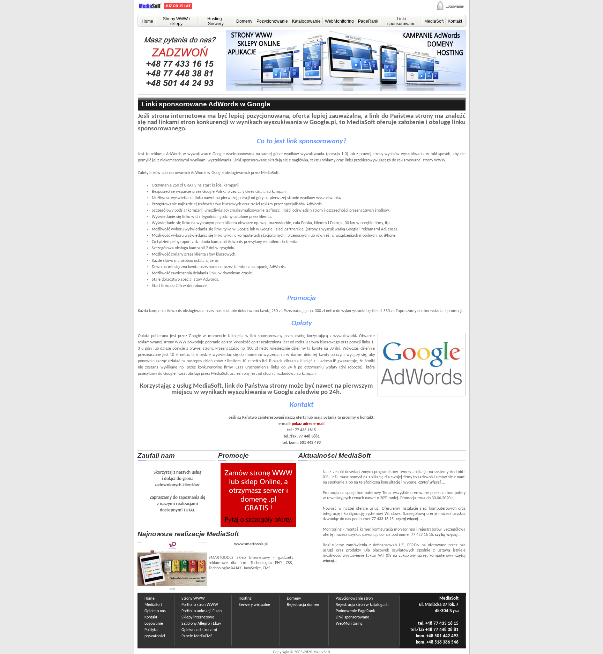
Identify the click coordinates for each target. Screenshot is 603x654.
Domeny (244, 21)
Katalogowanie (306, 21)
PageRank (368, 21)
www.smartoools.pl (251, 544)
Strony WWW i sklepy (176, 21)
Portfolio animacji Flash (201, 611)
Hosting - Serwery (215, 21)
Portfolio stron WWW (199, 605)
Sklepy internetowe (197, 617)
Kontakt (455, 21)
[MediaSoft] (174, 7)
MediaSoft (434, 21)
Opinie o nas (155, 611)
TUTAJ (189, 510)
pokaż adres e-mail (308, 424)
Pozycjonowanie (272, 21)
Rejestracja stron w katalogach (362, 605)
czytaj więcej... (431, 482)
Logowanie (455, 6)
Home (147, 21)
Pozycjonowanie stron (354, 598)
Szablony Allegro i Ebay (201, 624)
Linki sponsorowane (401, 21)
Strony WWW (193, 598)
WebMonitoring (339, 21)
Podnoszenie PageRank (355, 611)
